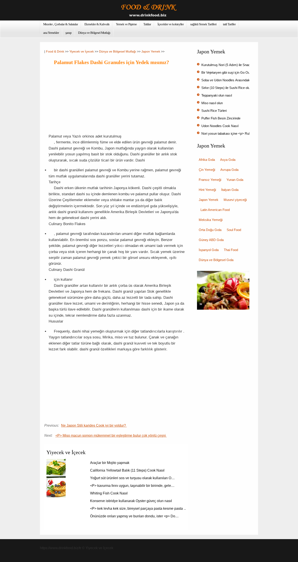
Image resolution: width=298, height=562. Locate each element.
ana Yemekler (51, 32)
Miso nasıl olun (212, 103)
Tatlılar (147, 24)
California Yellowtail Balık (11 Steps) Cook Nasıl (127, 470)
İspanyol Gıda (209, 250)
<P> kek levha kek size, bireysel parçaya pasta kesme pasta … (138, 508)
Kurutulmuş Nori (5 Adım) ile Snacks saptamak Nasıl (239, 65)
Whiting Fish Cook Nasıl (109, 493)
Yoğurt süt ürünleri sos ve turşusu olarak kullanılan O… (132, 478)
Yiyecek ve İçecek (81, 51)
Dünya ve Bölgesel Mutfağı (94, 32)
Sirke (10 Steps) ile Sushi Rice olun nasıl (230, 88)
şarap (68, 32)
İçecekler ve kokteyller (171, 24)
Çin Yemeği (207, 169)
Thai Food (231, 250)
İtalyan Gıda (229, 190)
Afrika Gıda (207, 159)
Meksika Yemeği (211, 220)
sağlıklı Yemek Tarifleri (203, 24)
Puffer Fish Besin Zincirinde (221, 118)
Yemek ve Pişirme (126, 24)
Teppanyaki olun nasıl (217, 95)
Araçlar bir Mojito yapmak (110, 463)
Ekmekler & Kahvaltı (96, 24)
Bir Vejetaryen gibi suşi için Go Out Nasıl (230, 72)
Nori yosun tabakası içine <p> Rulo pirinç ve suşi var (239, 133)
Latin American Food (215, 210)
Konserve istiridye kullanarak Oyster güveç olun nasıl (131, 501)
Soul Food (234, 230)
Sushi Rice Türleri (214, 110)
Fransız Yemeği (210, 180)
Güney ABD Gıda (211, 240)
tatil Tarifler (229, 24)
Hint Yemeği (207, 190)
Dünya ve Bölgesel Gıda (216, 260)
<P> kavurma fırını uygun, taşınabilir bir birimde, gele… (132, 485)
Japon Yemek (150, 51)
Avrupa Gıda (229, 169)
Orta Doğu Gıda (210, 230)
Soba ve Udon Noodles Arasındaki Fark (230, 80)
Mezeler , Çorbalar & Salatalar (60, 24)
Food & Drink (55, 51)
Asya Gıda (227, 159)
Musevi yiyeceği (235, 200)
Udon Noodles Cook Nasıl (220, 126)
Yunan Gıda (234, 180)
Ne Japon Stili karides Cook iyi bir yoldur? (94, 425)
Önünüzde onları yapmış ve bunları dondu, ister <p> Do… (134, 516)
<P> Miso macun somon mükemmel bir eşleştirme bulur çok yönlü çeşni (111, 435)
